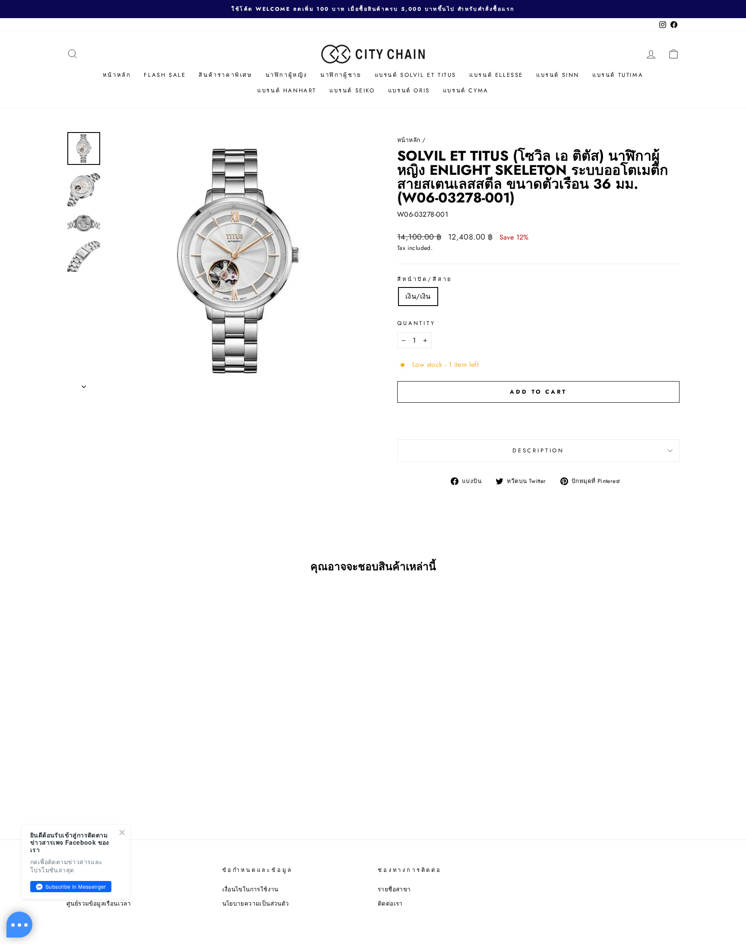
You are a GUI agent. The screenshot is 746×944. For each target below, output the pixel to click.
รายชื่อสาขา (394, 889)
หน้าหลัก (117, 75)
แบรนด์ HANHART (286, 90)
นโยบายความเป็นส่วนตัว (255, 903)
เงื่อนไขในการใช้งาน (250, 889)
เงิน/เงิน (418, 296)
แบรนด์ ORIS (409, 90)
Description (538, 450)
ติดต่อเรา (390, 903)
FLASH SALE (165, 75)
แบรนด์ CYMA (466, 90)
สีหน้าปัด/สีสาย (424, 279)
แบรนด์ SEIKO (352, 90)
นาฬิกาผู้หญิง (286, 75)
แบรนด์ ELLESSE (496, 75)
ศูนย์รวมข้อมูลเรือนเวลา (98, 903)
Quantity (416, 323)
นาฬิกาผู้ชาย (340, 75)
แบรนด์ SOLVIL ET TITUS (416, 75)
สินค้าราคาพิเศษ (225, 75)
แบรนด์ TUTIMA (617, 75)
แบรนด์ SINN (557, 75)
